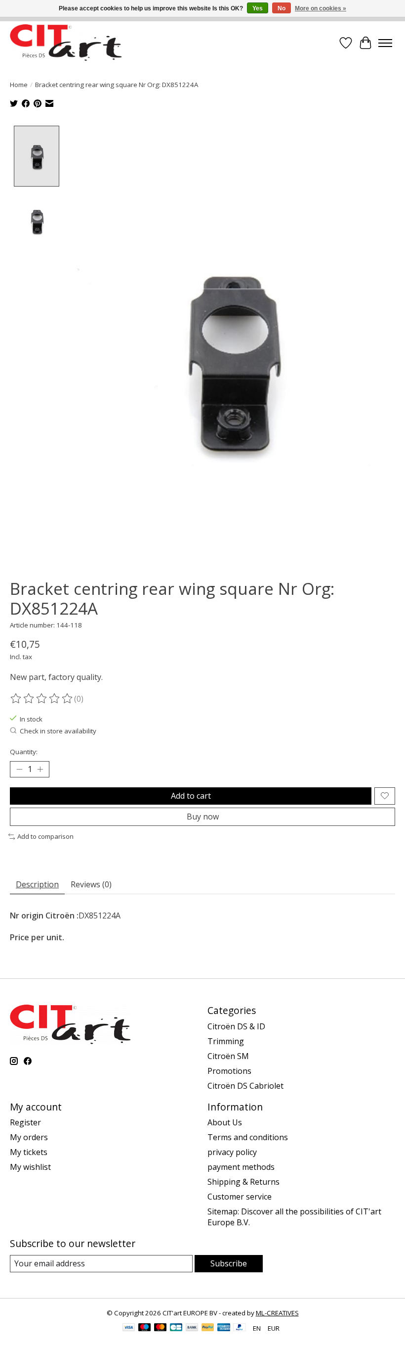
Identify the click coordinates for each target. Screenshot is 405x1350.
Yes (257, 8)
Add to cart (191, 795)
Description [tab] (37, 884)
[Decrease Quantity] (19, 769)
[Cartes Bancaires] (176, 1328)
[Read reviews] (42, 699)
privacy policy (232, 1152)
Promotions (229, 1070)
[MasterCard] (160, 1328)
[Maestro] (144, 1328)
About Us (224, 1122)
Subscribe (228, 1263)
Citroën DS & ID (236, 1026)
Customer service (239, 1196)
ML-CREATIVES (277, 1312)
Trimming (225, 1041)
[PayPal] (208, 1328)
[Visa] (128, 1328)
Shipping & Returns (243, 1181)
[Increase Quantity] (40, 769)
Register (25, 1122)
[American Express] (223, 1328)
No (281, 8)
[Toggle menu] (385, 43)
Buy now (203, 816)
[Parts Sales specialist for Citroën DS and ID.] (66, 42)
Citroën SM (228, 1056)
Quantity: (24, 751)
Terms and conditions (247, 1137)
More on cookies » (320, 8)
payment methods (241, 1166)
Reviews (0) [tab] (91, 884)
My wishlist (30, 1166)
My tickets (28, 1152)
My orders (29, 1137)
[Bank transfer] (192, 1328)
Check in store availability (58, 730)
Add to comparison (45, 836)
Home (19, 84)
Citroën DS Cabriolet (245, 1085)
